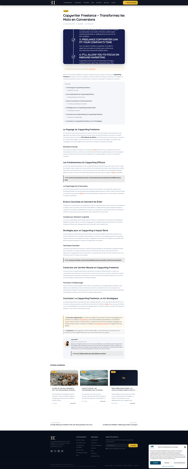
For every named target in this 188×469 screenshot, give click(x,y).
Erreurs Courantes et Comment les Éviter (79, 101)
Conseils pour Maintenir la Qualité (77, 104)
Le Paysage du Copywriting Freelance (78, 87)
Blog (93, 2)
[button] (185, 447)
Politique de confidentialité (168, 466)
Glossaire (93, 448)
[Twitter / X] (55, 451)
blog (95, 150)
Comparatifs (78, 2)
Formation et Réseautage (75, 117)
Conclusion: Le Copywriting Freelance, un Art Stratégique (84, 121)
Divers (65, 11)
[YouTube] (51, 451)
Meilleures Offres (95, 456)
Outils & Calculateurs (96, 445)
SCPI (77, 455)
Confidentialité (117, 465)
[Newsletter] (62, 451)
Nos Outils (98, 2)
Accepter (155, 463)
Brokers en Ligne (80, 440)
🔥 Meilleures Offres (130, 2)
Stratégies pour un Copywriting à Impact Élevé (81, 108)
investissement (83, 319)
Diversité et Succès (73, 90)
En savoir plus (92, 69)
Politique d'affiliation (127, 465)
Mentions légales (109, 465)
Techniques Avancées (74, 110)
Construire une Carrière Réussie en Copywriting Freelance (84, 114)
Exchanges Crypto (81, 442)
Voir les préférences (179, 463)
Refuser (167, 463)
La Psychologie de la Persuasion (76, 97)
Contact (113, 2)
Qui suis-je (106, 2)
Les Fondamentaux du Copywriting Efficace (80, 94)
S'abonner (133, 445)
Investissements (68, 2)
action (114, 172)
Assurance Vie (79, 450)
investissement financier (101, 324)
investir (67, 321)
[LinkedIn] (58, 451)
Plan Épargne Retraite (81, 452)
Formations (86, 2)
